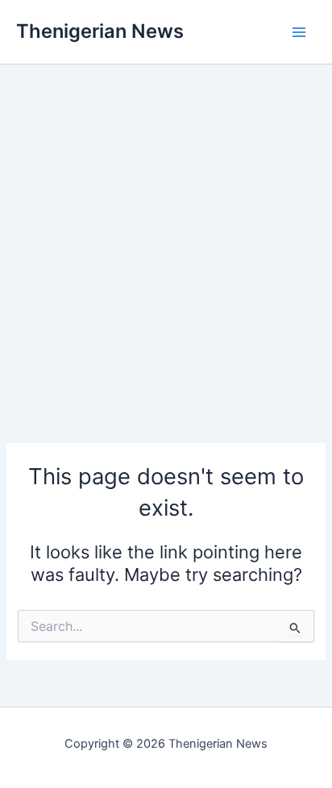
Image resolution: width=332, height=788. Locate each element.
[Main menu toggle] (299, 32)
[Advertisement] (166, 230)
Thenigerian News (100, 31)
